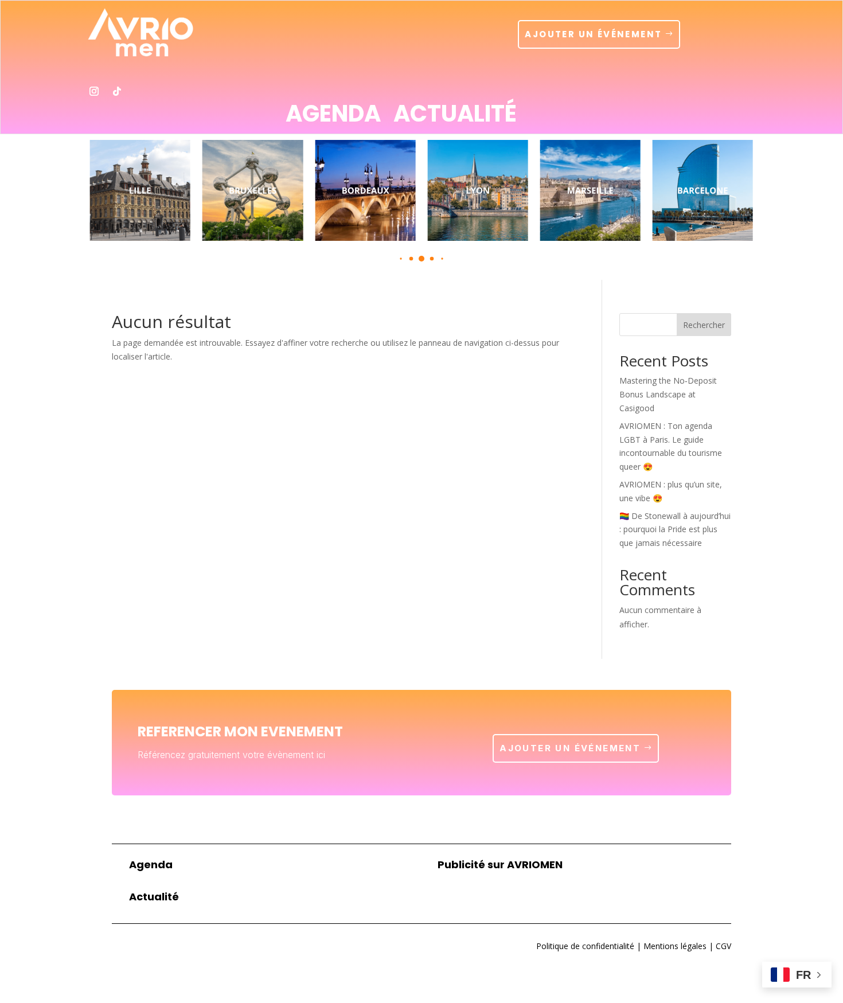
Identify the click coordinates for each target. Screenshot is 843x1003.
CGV (722, 945)
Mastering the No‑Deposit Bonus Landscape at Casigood (668, 394)
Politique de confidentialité (585, 945)
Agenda (333, 116)
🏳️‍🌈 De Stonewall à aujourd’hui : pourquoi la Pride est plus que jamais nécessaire (675, 529)
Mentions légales (674, 945)
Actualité (455, 116)
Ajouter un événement (593, 34)
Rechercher (704, 324)
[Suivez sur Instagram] (94, 91)
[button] (400, 258)
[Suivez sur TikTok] (117, 91)
